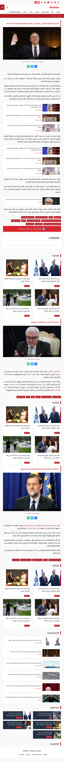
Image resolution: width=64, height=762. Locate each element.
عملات (31, 12)
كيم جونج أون (39, 224)
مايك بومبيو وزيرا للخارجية (28, 217)
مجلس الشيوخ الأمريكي (41, 217)
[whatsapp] (28, 66)
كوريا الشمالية (30, 224)
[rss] (41, 2)
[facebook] (35, 66)
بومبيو (50, 217)
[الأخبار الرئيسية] (3, 633)
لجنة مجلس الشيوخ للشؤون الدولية (52, 224)
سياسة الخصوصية (36, 754)
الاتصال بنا (21, 754)
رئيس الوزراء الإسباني (33, 528)
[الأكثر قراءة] (3, 744)
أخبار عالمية (54, 16)
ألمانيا (6, 374)
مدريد (45, 560)
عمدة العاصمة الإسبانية (48, 525)
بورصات (37, 12)
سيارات (25, 12)
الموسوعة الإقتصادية (15, 12)
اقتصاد (58, 12)
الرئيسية (59, 16)
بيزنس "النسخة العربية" (36, 62)
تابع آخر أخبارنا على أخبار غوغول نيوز (30, 228)
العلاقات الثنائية (31, 374)
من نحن (28, 754)
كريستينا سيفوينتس (29, 525)
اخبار (52, 12)
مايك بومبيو (57, 217)
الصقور (23, 221)
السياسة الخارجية (16, 221)
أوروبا (33, 397)
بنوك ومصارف (45, 12)
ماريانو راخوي (16, 560)
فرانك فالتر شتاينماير (46, 397)
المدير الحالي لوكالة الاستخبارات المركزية (51, 221)
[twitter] (32, 66)
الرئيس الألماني (52, 371)
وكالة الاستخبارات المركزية (34, 221)
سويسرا (57, 374)
